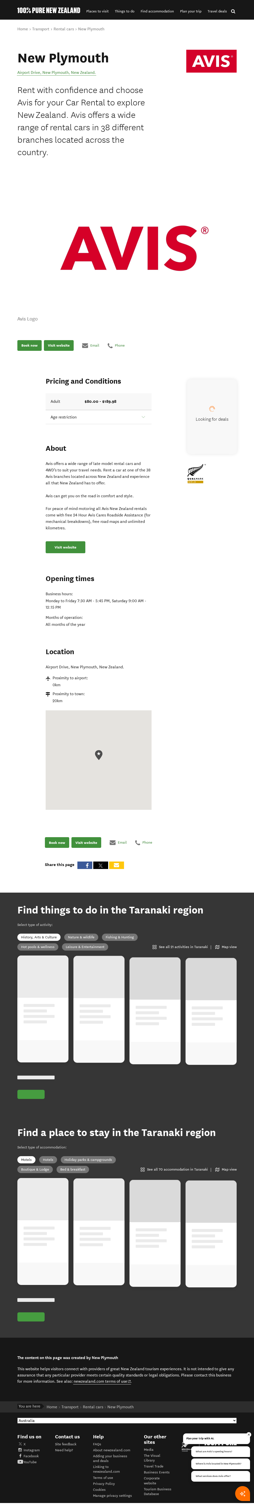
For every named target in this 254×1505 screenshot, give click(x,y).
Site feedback (65, 1444)
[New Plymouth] (211, 61)
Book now (29, 345)
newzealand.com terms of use (102, 1381)
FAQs (97, 1444)
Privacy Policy (104, 1484)
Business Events (157, 1472)
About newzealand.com (111, 1450)
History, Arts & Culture (39, 937)
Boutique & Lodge (35, 1169)
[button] (97, 11)
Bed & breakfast (72, 1169)
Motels (26, 1160)
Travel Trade (153, 1466)
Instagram (32, 1450)
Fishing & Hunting (120, 937)
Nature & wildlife (81, 937)
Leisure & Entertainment (85, 947)
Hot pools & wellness (38, 947)
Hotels (48, 1160)
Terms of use (103, 1478)
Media (149, 1450)
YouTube (30, 1462)
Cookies (99, 1490)
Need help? (64, 1450)
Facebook (31, 1456)
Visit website (59, 345)
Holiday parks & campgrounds (88, 1160)
